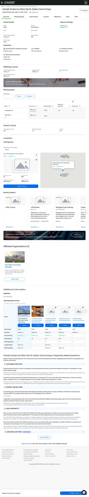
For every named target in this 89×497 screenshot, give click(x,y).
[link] (15, 201)
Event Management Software (31, 449)
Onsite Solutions (6, 458)
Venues (8, 6)
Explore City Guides (7, 456)
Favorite (85, 10)
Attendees (6, 94)
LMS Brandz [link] (35, 207)
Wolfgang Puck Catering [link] (64, 207)
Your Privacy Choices (50, 456)
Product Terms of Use (71, 452)
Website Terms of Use (71, 454)
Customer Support (49, 454)
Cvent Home (48, 449)
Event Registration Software (31, 452)
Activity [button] (82, 221)
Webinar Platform (28, 460)
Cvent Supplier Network (8, 449)
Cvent (2, 6)
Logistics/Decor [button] (44, 221)
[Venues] (86, 2)
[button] (12, 96)
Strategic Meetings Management (32, 456)
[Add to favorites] (36, 160)
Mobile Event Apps (28, 454)
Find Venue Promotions (8, 454)
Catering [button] (58, 221)
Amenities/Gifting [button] (35, 221)
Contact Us (48, 452)
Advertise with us (70, 456)
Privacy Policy (69, 449)
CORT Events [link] (10, 207)
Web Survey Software (29, 458)
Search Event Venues (7, 452)
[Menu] (2, 2)
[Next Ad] (36, 154)
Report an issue (27, 443)
